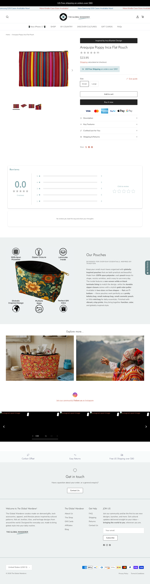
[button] (69, 176)
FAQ (91, 513)
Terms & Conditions (137, 574)
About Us (69, 513)
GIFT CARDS (106, 26)
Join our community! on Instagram (75, 400)
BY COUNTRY (66, 26)
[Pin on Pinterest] (92, 147)
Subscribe (110, 538)
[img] (88, 52)
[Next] (146, 426)
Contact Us (93, 525)
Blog (67, 529)
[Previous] (4, 426)
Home (8, 35)
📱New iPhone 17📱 (37, 26)
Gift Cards (69, 521)
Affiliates (69, 525)
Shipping (83, 62)
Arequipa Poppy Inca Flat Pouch (23, 35)
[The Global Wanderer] (75, 17)
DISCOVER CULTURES (87, 26)
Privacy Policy (123, 574)
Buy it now (108, 102)
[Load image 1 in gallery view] (44, 69)
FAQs (119, 26)
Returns (92, 521)
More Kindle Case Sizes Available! (40, 8)
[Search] (7, 16)
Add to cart (108, 94)
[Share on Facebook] (89, 147)
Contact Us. (75, 490)
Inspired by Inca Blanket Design (109, 40)
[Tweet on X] (86, 147)
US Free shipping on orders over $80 (75, 3)
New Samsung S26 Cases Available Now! (81, 8)
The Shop (69, 517)
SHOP (53, 26)
